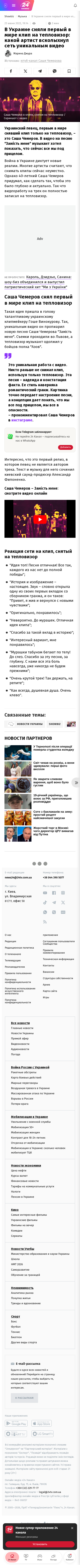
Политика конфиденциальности (18, 981)
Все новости (20, 1023)
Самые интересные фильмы (29, 1214)
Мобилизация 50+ (22, 1127)
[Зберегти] (69, 71)
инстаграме (21, 420)
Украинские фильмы (24, 1220)
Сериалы (16, 1236)
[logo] (25, 5)
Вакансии (48, 972)
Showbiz (9, 16)
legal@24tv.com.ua (50, 1492)
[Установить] (40, 1536)
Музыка (23, 16)
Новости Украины (22, 1033)
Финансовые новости (25, 1181)
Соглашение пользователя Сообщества (59, 942)
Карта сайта (50, 991)
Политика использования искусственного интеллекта (20, 991)
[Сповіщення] (75, 5)
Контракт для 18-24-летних (28, 1137)
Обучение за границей (25, 1275)
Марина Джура (22, 53)
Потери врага (19, 1104)
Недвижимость (22, 1288)
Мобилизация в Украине (29, 1117)
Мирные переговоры (24, 1082)
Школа (15, 1259)
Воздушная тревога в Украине (30, 1088)
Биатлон (16, 1337)
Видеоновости (20, 1043)
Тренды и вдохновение (26, 1303)
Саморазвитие (20, 1269)
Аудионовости (20, 1049)
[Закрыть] (72, 1528)
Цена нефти (18, 1170)
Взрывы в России (22, 1098)
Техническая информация (58, 959)
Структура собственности (58, 978)
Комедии (16, 1230)
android (16, 1423)
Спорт (15, 1316)
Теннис (15, 1332)
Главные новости (22, 1028)
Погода (15, 1054)
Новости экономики (26, 1165)
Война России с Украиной (30, 1067)
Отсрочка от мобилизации (28, 1143)
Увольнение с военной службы (31, 1121)
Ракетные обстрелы (23, 1072)
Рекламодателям (15, 967)
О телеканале (13, 954)
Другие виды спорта (24, 1342)
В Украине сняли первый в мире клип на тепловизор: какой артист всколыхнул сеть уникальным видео (53, 16)
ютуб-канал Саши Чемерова (41, 61)
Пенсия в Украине (22, 1196)
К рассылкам (24, 1398)
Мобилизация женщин (25, 1132)
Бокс (14, 1321)
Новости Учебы (22, 1249)
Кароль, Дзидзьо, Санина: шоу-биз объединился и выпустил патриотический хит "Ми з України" (37, 282)
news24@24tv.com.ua (18, 877)
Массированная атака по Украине (32, 1093)
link (45, 892)
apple (42, 1423)
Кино (15, 1210)
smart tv (16, 1433)
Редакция (10, 941)
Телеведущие (13, 960)
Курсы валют (19, 1175)
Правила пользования (18, 973)
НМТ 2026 (17, 1264)
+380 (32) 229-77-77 (27, 1488)
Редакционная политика (19, 948)
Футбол (16, 1326)
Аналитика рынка (22, 1293)
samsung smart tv (42, 1433)
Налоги (15, 1191)
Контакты (48, 965)
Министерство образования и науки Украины (40, 1254)
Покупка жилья (20, 1298)
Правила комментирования (54, 951)
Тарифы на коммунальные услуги (32, 1186)
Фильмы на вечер (22, 1225)
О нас (8, 935)
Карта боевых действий (26, 1077)
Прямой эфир (20, 1038)
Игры (46, 997)
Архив (46, 985)
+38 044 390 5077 (53, 877)
